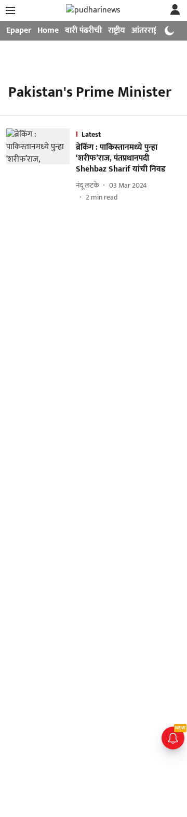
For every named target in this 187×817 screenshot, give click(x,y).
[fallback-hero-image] (41, 165)
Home (48, 30)
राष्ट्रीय (116, 30)
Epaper (18, 30)
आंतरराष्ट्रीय (148, 30)
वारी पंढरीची (83, 30)
